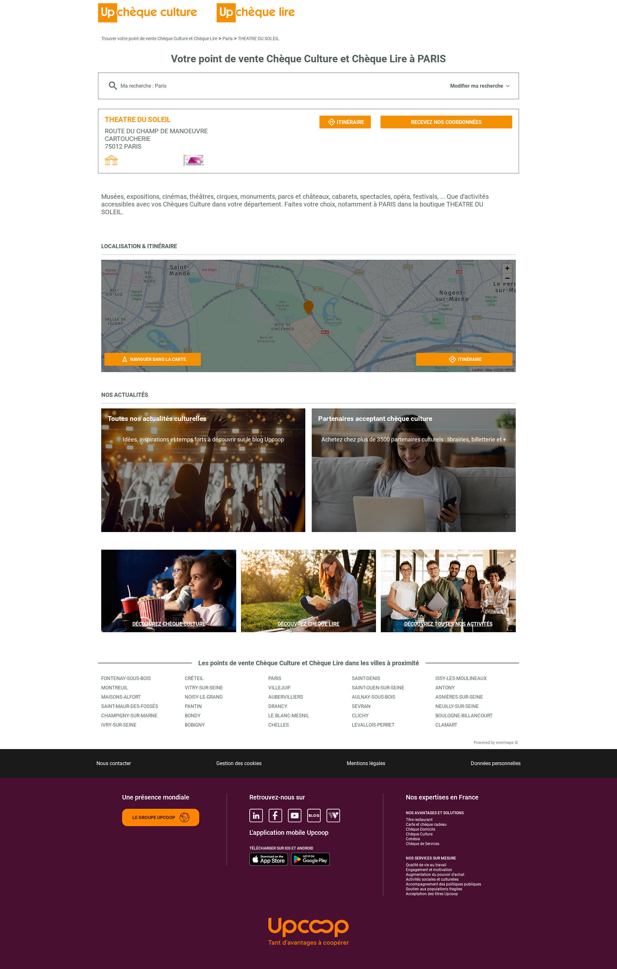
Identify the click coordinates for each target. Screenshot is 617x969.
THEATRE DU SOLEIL (258, 38)
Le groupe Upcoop (153, 817)
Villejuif (279, 688)
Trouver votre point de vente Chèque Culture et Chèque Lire (159, 38)
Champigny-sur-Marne (129, 716)
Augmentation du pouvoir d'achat (435, 874)
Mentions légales (366, 763)
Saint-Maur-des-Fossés (129, 706)
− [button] (507, 278)
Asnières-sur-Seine (459, 697)
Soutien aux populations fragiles (434, 889)
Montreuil (114, 688)
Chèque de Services (422, 844)
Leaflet (477, 369)
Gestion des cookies (239, 763)
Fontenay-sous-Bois (126, 678)
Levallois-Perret (373, 725)
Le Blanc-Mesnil (288, 716)
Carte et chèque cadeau (426, 824)
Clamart (446, 725)
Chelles (278, 725)
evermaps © (507, 742)
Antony (445, 688)
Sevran (361, 706)
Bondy (193, 716)
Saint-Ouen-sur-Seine (378, 688)
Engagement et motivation (429, 870)
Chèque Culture (419, 834)
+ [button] (507, 268)
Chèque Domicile (420, 829)
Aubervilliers (285, 697)
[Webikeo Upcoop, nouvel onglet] (333, 815)
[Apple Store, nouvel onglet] (268, 859)
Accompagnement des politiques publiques (443, 884)
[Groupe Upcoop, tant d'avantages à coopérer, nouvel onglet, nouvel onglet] (308, 932)
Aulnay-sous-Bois (373, 697)
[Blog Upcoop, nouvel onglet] (314, 815)
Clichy (360, 716)
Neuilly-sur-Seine (457, 706)
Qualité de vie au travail (426, 865)
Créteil (194, 678)
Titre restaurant (419, 819)
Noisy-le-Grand (204, 697)
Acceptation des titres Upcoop (432, 894)
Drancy (277, 706)
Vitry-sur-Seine (204, 688)
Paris (227, 38)
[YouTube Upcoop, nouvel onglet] (294, 815)
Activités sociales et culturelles (432, 879)
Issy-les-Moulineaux (461, 678)
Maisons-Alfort (121, 697)
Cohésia (413, 839)
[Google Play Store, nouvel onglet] (310, 859)
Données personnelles (496, 763)
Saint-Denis (366, 678)
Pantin (193, 706)
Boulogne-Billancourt (464, 716)
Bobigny (195, 725)
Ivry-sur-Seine (119, 725)
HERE (509, 369)
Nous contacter (113, 763)
